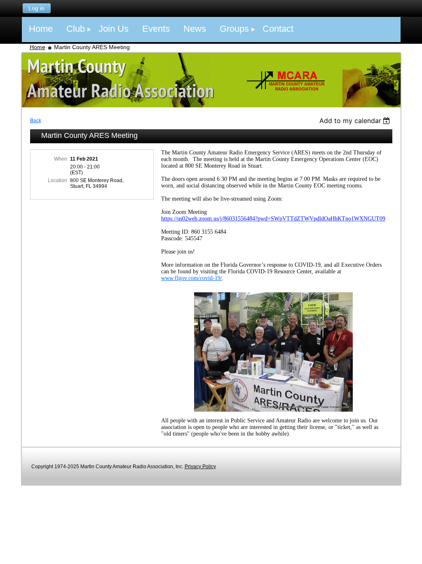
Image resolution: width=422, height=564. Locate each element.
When (60, 159)
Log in (36, 8)
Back (35, 120)
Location (57, 180)
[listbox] (355, 121)
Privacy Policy (200, 466)
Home (37, 47)
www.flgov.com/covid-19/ (191, 278)
